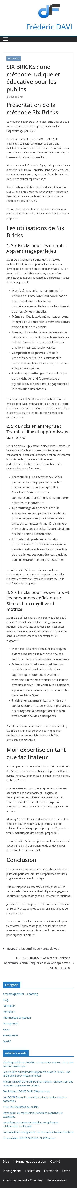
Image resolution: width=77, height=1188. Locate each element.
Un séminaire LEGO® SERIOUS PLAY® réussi (29, 1138)
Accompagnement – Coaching (20, 994)
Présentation (10, 1035)
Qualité (7, 1041)
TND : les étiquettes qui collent (20, 1107)
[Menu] (5, 39)
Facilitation (14, 58)
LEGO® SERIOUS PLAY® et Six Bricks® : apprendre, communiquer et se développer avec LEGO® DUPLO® (37, 963)
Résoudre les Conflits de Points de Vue (33, 949)
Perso (6, 1029)
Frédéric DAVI (49, 27)
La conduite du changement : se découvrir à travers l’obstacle (38, 1132)
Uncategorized (57, 1180)
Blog (5, 1000)
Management (10, 1023)
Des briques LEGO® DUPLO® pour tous (26, 1091)
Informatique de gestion (17, 1017)
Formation (9, 1011)
